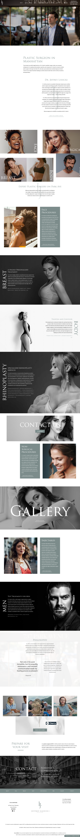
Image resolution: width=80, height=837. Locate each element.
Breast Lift (23, 288)
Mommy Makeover (67, 335)
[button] (40, 431)
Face (16, 790)
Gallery (62, 790)
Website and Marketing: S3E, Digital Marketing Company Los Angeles (48, 827)
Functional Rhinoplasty (14, 390)
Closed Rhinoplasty (13, 393)
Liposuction (57, 335)
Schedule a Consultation (72, 835)
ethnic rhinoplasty (52, 224)
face (37, 824)
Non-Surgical (43, 790)
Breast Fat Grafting (20, 290)
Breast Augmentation (13, 288)
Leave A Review (13, 807)
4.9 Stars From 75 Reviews (13, 805)
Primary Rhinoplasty (13, 388)
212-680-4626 (73, 4)
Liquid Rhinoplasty (28, 392)
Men (53, 790)
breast (39, 824)
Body (33, 790)
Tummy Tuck (50, 335)
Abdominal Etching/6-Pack (15, 614)
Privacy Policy (32, 827)
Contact (72, 790)
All (27, 290)
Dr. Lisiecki (7, 824)
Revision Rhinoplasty (25, 388)
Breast (24, 790)
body (43, 824)
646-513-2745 (61, 834)
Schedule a (74, 2)
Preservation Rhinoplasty (15, 392)
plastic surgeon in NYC (21, 824)
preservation (44, 224)
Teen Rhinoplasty (20, 395)
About (7, 790)
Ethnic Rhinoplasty (27, 390)
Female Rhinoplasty (25, 393)
